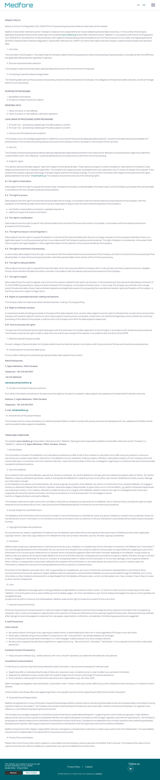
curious (99, 774)
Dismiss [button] (13, 773)
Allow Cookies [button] (31, 773)
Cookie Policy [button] (10, 768)
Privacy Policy (74, 766)
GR (138, 5)
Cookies (88, 766)
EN (144, 5)
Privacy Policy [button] (22, 768)
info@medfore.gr (38, 175)
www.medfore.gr (68, 34)
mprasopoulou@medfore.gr (18, 382)
